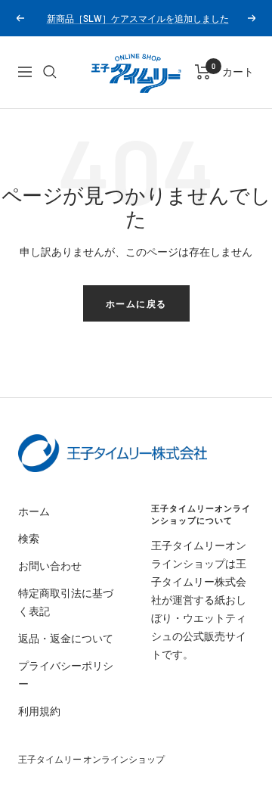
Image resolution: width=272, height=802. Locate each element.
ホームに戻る (136, 303)
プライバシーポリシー (65, 674)
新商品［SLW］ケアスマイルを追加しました (138, 18)
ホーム (34, 511)
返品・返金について (65, 638)
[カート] (203, 71)
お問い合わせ (50, 565)
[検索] (50, 72)
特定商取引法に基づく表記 (65, 601)
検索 (28, 538)
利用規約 (39, 710)
